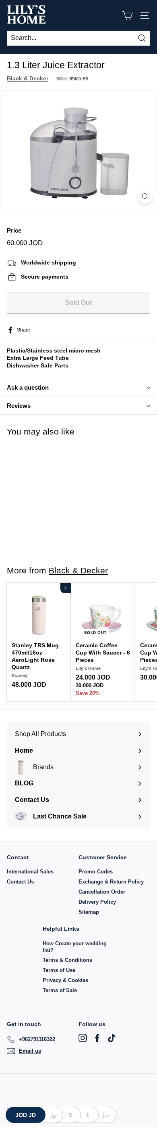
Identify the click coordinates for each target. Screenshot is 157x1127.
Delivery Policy (97, 902)
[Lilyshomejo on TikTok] (111, 1038)
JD (25, 1115)
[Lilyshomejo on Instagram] (82, 1038)
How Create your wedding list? (75, 946)
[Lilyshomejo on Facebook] (97, 1038)
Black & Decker (27, 78)
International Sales (30, 872)
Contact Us (20, 882)
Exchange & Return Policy (111, 882)
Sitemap (88, 912)
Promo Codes (95, 872)
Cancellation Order (101, 892)
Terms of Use (59, 970)
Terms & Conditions (67, 960)
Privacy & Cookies (65, 980)
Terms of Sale (60, 990)
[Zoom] (145, 196)
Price (14, 230)
